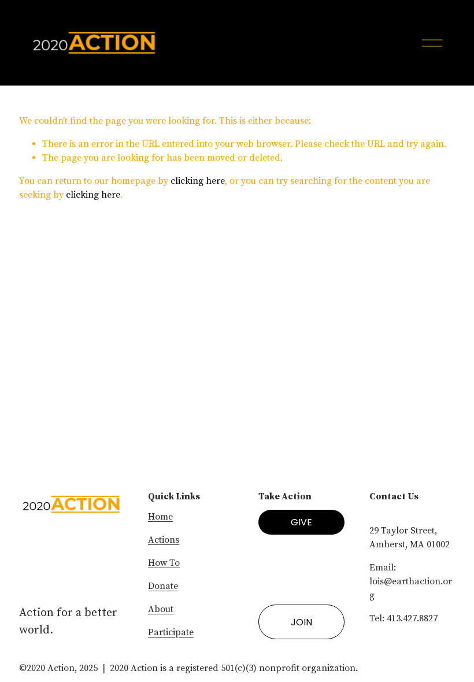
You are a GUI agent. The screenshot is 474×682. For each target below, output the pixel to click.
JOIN (301, 622)
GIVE (301, 522)
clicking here (198, 181)
